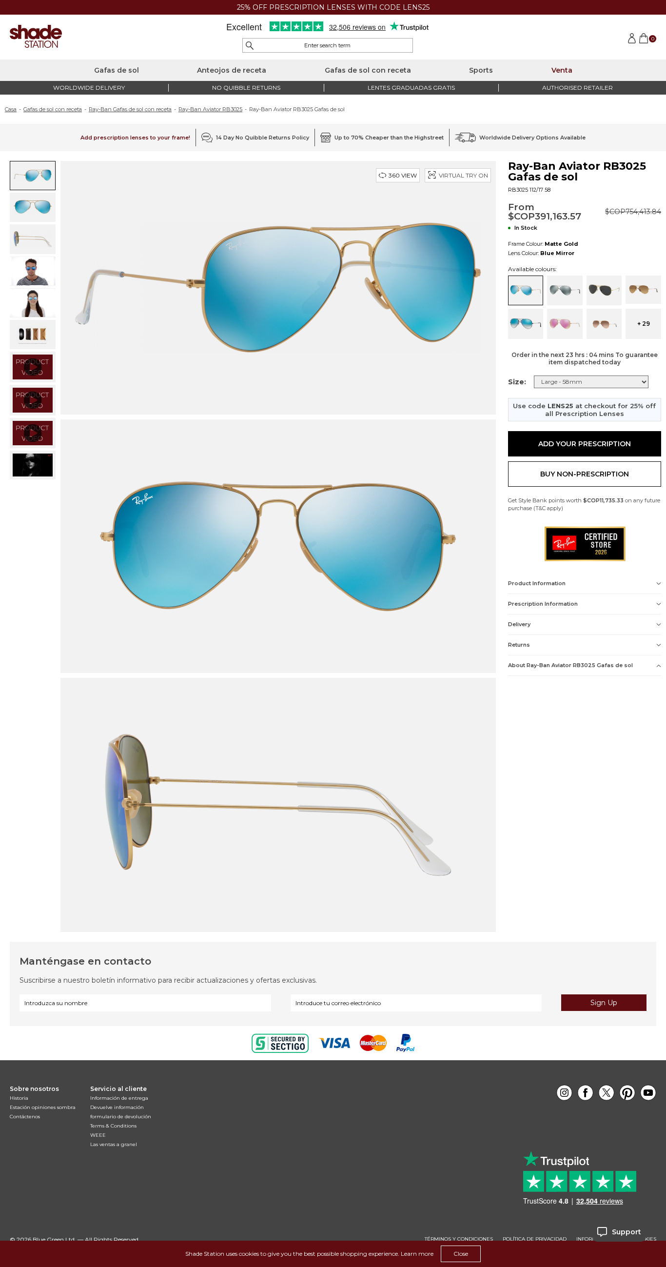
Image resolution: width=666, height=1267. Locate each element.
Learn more (417, 1253)
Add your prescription (584, 443)
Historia (19, 1098)
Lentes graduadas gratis (411, 87)
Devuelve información (117, 1107)
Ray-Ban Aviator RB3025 (210, 109)
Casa (11, 109)
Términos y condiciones (459, 1239)
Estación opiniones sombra (43, 1107)
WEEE (98, 1135)
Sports (481, 70)
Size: (517, 381)
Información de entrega (119, 1098)
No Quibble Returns (246, 87)
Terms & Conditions (113, 1126)
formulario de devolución (120, 1116)
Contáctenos (25, 1116)
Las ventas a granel (113, 1144)
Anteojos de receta (231, 70)
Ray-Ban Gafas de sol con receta (130, 109)
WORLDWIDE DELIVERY (89, 87)
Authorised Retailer (577, 87)
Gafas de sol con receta (368, 70)
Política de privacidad (535, 1239)
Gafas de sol (116, 70)
